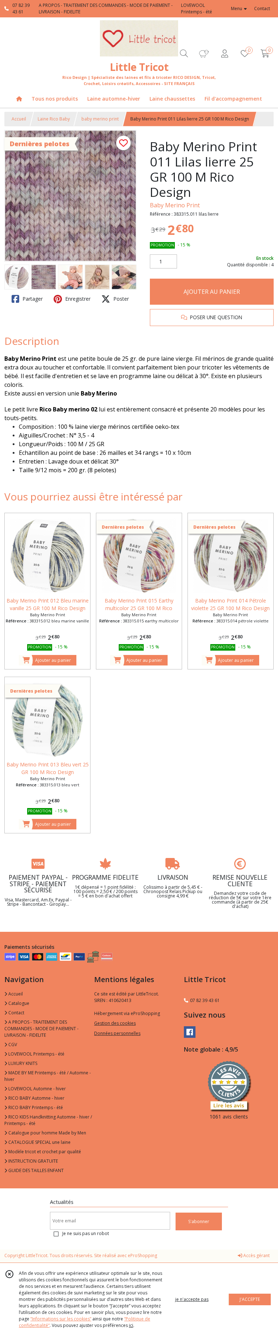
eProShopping (142, 1255)
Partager (32, 298)
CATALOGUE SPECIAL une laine (39, 1142)
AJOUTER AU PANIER (212, 292)
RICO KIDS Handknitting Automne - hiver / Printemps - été (48, 1120)
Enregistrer (77, 298)
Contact (262, 8)
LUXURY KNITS (22, 1063)
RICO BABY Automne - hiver (35, 1098)
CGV (12, 1044)
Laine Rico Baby (54, 119)
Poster (120, 298)
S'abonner (198, 1221)
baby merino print (100, 119)
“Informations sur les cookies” (60, 1319)
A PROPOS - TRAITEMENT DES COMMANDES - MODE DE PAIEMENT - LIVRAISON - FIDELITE (41, 1028)
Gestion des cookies (115, 1023)
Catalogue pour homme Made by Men (46, 1133)
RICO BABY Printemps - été (35, 1107)
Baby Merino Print (175, 205)
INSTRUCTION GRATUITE (32, 1161)
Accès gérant (256, 1255)
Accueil (19, 119)
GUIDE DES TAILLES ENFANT (35, 1170)
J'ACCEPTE (250, 1299)
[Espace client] (224, 53)
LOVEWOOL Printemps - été (35, 1054)
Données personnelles (117, 1033)
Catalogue (18, 1003)
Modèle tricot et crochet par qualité (44, 1152)
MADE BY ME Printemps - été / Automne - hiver (47, 1076)
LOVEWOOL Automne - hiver (36, 1089)
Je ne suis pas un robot (85, 1233)
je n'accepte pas (191, 1299)
